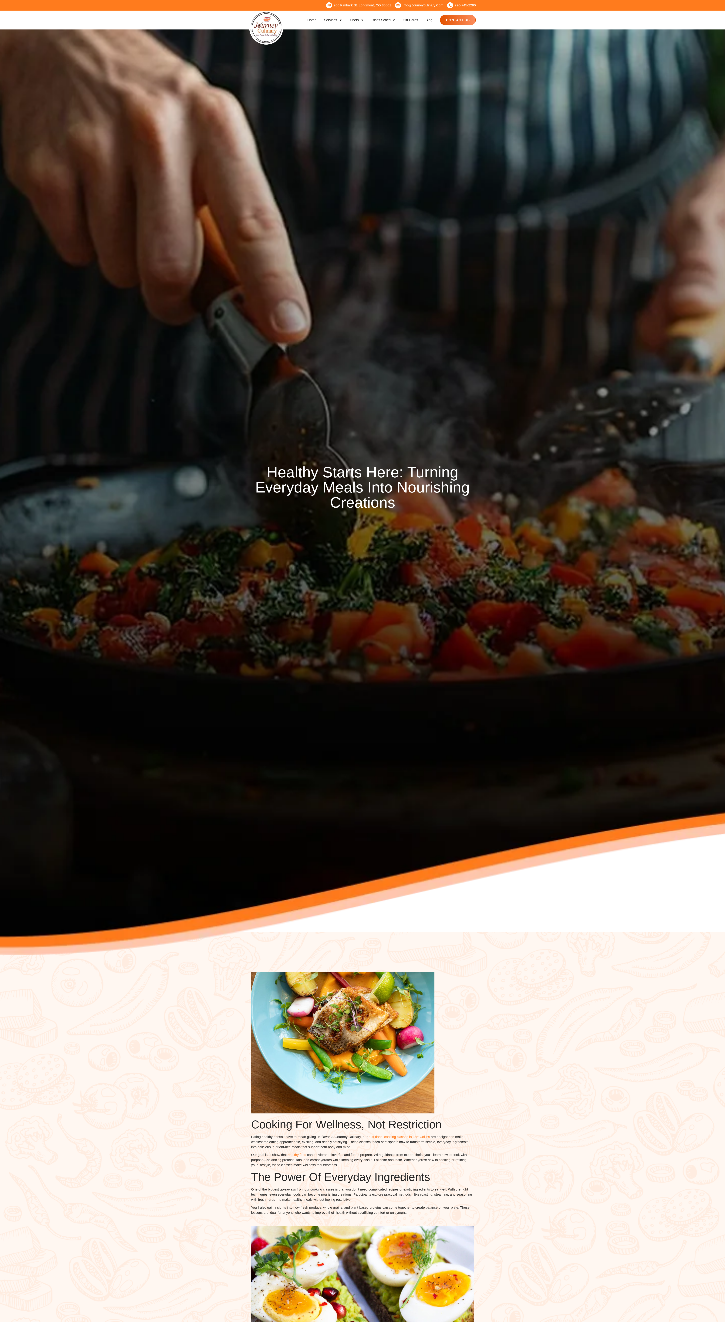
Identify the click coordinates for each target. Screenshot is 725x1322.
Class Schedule (383, 20)
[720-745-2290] (450, 5)
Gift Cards (410, 20)
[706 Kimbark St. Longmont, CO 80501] (329, 5)
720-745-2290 (465, 5)
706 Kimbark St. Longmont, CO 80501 (362, 5)
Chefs (354, 20)
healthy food (297, 1155)
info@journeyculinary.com (423, 5)
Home (311, 20)
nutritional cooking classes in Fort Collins (399, 1137)
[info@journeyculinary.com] (398, 5)
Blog (429, 20)
